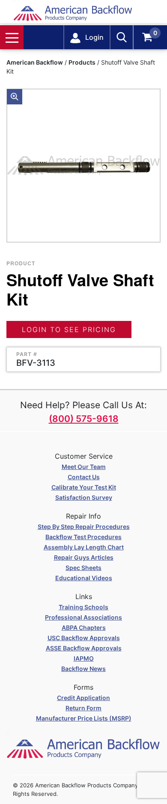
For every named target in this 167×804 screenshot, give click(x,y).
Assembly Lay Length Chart (84, 547)
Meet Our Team (84, 466)
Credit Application (83, 697)
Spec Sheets (83, 567)
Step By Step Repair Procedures (84, 526)
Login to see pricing (69, 329)
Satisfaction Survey (83, 497)
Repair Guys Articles (83, 557)
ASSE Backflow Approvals (84, 648)
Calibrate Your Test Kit (83, 487)
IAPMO (84, 658)
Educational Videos (83, 577)
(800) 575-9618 (84, 418)
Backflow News (83, 668)
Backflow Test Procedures (83, 536)
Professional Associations (83, 617)
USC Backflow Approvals (84, 637)
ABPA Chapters (84, 627)
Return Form (83, 708)
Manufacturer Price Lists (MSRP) (83, 718)
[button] (14, 96)
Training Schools (83, 607)
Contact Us (84, 477)
